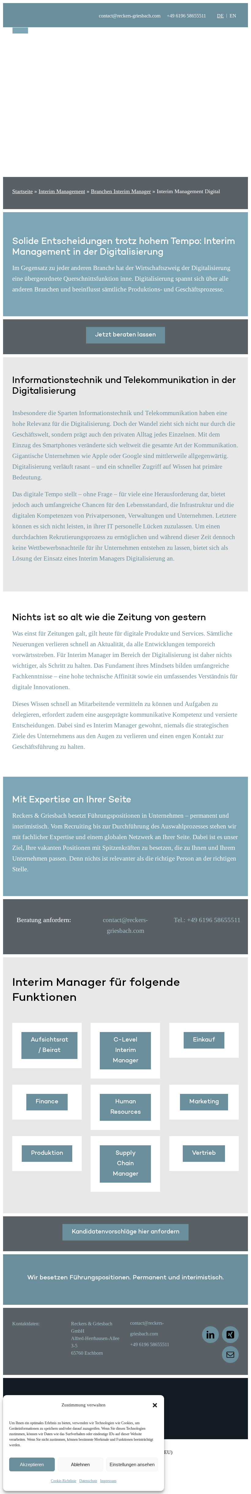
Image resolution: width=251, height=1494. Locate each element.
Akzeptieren (32, 1464)
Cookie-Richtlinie (63, 1481)
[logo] (37, 30)
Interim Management (62, 191)
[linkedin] (210, 1334)
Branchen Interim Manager (121, 191)
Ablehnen (80, 1464)
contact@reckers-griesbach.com (129, 15)
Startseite (22, 191)
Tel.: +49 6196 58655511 (207, 920)
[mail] (230, 1354)
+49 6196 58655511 (186, 15)
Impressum (108, 1481)
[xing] (230, 1334)
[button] (155, 1405)
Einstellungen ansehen (132, 1464)
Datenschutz (88, 1481)
